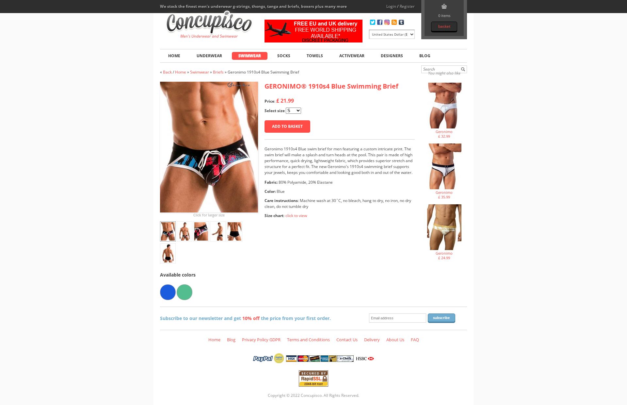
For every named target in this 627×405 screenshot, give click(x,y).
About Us (395, 340)
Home (174, 56)
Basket (444, 26)
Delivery (372, 340)
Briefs (218, 72)
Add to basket (287, 126)
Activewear (351, 56)
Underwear (209, 56)
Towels (315, 56)
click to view (296, 215)
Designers (392, 56)
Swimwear (249, 56)
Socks (283, 56)
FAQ (415, 340)
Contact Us (347, 340)
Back (167, 72)
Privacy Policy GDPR (261, 340)
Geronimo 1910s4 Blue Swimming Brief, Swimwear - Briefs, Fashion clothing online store (209, 23)
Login (391, 6)
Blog (424, 56)
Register (407, 6)
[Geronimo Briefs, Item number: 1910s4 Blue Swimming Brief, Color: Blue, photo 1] (209, 147)
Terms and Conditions (308, 340)
